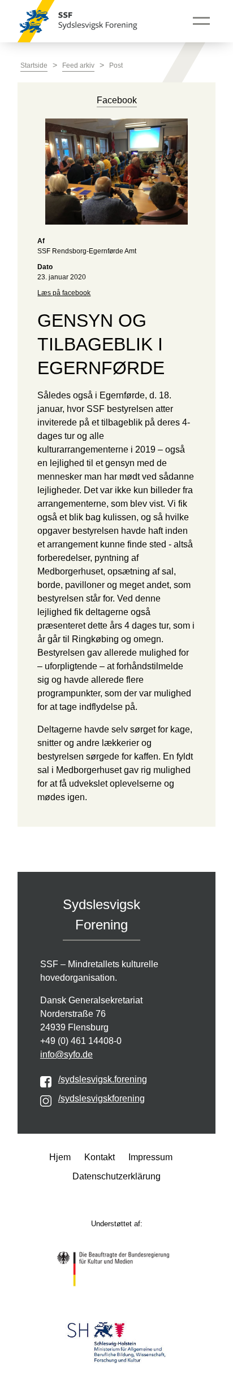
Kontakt (99, 1157)
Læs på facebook (63, 293)
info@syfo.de (66, 1054)
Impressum (150, 1157)
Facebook (117, 100)
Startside (34, 65)
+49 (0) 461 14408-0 (81, 1041)
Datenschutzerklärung (116, 1176)
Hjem (60, 1157)
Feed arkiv (78, 65)
